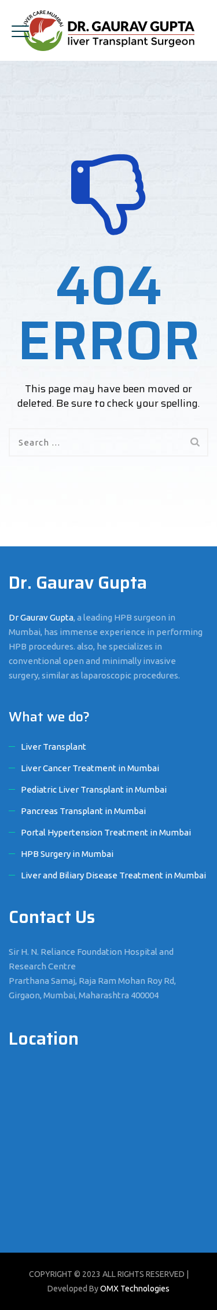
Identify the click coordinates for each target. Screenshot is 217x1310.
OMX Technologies (135, 1288)
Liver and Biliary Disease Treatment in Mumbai (113, 875)
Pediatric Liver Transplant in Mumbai (94, 789)
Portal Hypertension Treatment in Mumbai (106, 832)
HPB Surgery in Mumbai (67, 854)
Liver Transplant (53, 746)
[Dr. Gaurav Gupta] (108, 30)
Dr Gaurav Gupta (41, 617)
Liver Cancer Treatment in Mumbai (90, 768)
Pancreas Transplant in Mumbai (83, 811)
